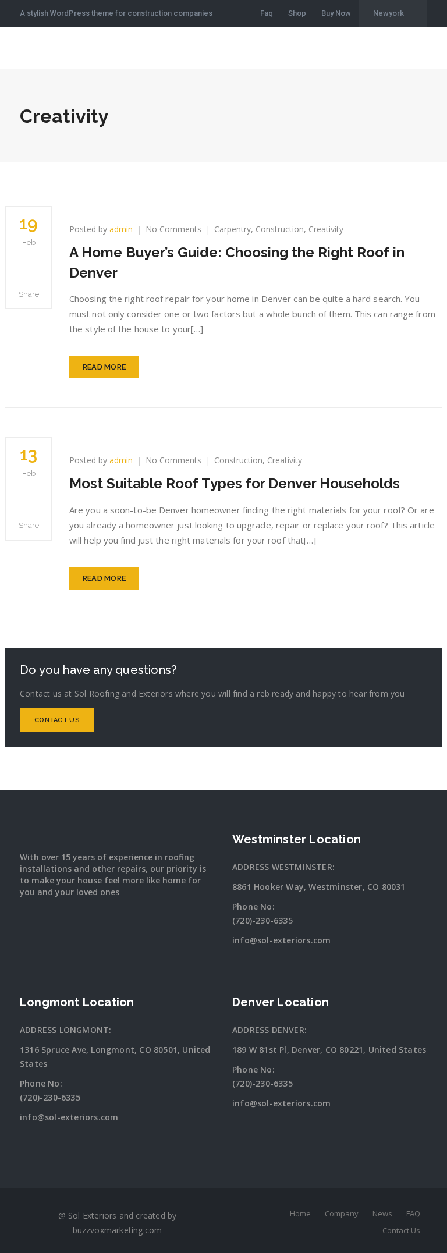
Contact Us (57, 720)
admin (121, 229)
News (382, 1213)
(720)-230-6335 (262, 920)
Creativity (325, 229)
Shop (297, 13)
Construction (280, 229)
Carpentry (232, 229)
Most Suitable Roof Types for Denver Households (234, 483)
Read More (104, 367)
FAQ (413, 1213)
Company (342, 1213)
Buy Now (336, 13)
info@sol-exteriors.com (281, 940)
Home (300, 1213)
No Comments (173, 229)
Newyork (388, 13)
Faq (266, 13)
